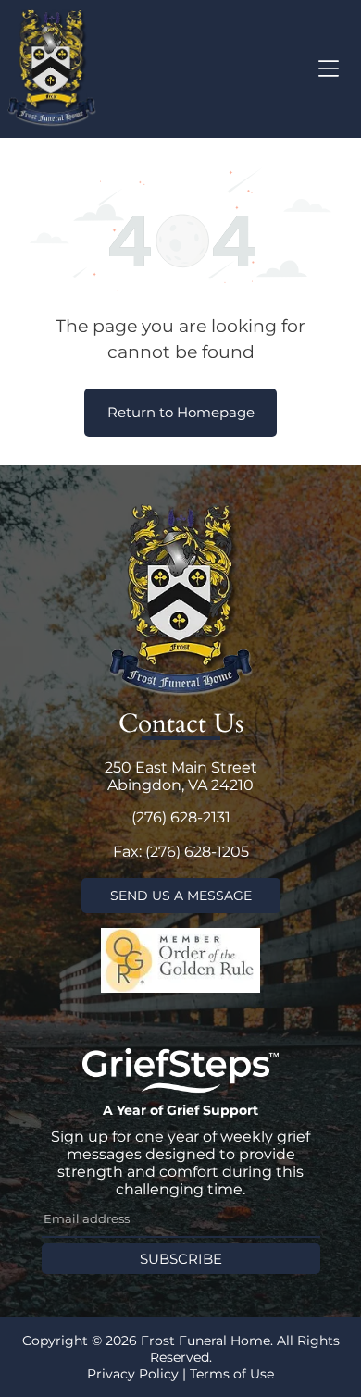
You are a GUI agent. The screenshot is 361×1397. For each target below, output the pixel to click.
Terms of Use (232, 1374)
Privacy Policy (133, 1374)
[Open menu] (328, 68)
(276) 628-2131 (180, 817)
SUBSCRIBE (181, 1258)
